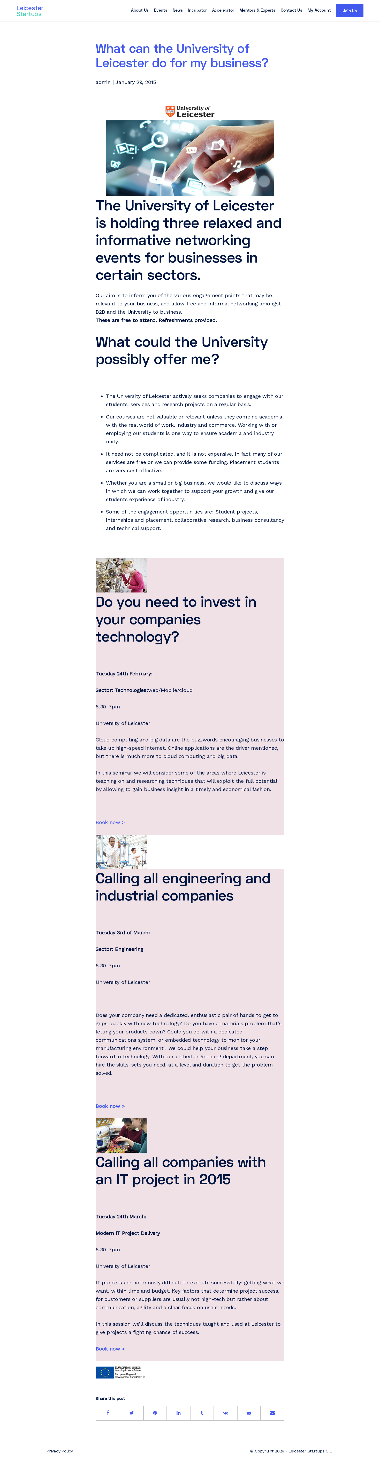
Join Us (350, 10)
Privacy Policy (60, 1451)
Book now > (110, 822)
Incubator (197, 9)
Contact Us (291, 9)
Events (160, 9)
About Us (140, 9)
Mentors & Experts (257, 9)
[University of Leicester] (190, 111)
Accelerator (223, 9)
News (178, 9)
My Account (319, 9)
